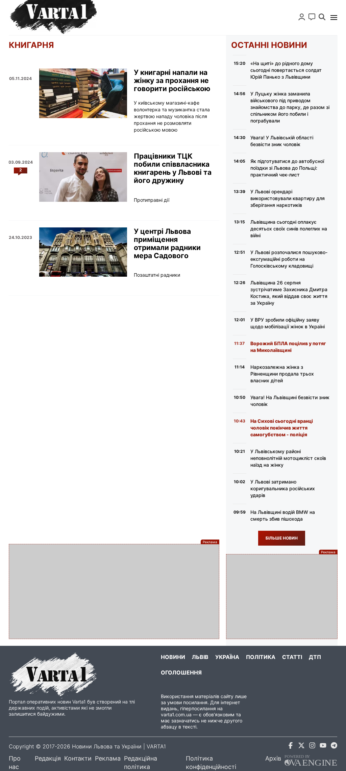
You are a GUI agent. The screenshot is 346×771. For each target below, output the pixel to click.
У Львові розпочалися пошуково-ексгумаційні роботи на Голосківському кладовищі (288, 259)
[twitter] (301, 746)
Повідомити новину (311, 16)
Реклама (108, 758)
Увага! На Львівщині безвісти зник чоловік (289, 400)
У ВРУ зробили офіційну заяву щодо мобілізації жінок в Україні (287, 323)
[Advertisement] (114, 591)
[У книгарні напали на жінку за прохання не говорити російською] (83, 93)
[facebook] (290, 746)
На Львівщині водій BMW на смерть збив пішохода (282, 515)
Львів (200, 657)
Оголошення (181, 672)
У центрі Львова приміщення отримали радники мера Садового (167, 243)
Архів (273, 758)
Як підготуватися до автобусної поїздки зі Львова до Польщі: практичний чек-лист (287, 167)
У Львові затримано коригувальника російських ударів (282, 488)
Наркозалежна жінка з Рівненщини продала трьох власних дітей (282, 373)
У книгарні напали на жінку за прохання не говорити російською (172, 80)
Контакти (78, 758)
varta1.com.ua (176, 714)
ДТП (315, 657)
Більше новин (282, 538)
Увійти (301, 16)
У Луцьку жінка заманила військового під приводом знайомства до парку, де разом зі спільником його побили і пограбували (289, 107)
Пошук (322, 16)
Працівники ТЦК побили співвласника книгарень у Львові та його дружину (173, 168)
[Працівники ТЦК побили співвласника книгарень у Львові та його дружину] (83, 176)
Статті (292, 657)
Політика (260, 657)
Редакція (48, 758)
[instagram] (312, 746)
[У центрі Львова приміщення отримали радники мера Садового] (83, 252)
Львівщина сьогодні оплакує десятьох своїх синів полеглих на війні (288, 228)
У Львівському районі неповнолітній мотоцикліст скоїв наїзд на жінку (288, 458)
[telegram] (333, 746)
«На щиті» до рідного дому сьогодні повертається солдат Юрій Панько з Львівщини (286, 70)
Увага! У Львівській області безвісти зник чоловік (281, 141)
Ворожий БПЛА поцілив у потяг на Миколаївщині (288, 346)
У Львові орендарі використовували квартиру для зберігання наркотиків (287, 198)
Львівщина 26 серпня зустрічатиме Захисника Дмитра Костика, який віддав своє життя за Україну (288, 293)
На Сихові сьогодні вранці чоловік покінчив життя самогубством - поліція (281, 427)
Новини (173, 657)
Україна (227, 657)
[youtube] (323, 746)
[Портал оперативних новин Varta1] (53, 17)
